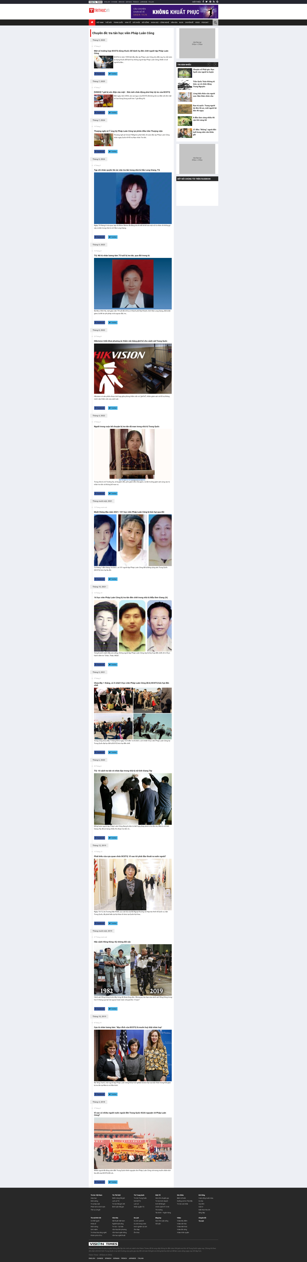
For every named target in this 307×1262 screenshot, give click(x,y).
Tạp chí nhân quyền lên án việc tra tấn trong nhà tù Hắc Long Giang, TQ (127, 170)
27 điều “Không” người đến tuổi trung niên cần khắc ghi (204, 132)
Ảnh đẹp (137, 1229)
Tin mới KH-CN (96, 1218)
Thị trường (158, 1210)
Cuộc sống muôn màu (206, 1198)
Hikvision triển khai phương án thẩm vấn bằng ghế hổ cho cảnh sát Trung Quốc (130, 341)
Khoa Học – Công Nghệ (160, 22)
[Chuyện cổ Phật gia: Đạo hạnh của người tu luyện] (185, 73)
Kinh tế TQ (137, 1201)
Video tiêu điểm (182, 1221)
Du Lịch (136, 1218)
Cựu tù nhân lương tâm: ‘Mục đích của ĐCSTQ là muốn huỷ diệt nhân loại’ (128, 1027)
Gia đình (201, 1204)
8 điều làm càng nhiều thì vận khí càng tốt (204, 118)
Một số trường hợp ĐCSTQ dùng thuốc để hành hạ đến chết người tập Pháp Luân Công (131, 52)
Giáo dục (94, 1198)
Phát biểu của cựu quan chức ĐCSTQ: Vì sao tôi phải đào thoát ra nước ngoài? (130, 856)
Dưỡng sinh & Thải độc (184, 1201)
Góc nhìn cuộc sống (161, 1221)
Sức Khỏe (136, 22)
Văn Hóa (174, 22)
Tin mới (201, 1221)
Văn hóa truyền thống (119, 1232)
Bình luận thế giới (118, 1207)
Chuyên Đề (202, 1218)
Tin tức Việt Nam (96, 1195)
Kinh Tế (128, 22)
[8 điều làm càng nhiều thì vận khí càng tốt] (185, 121)
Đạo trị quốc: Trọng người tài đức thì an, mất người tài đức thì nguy (205, 108)
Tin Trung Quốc (139, 1195)
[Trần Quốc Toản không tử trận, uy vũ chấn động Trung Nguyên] (185, 85)
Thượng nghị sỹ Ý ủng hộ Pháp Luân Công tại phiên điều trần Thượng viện (128, 131)
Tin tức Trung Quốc (140, 1198)
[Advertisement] (197, 43)
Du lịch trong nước (140, 1224)
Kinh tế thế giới (160, 1204)
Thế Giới (108, 22)
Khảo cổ (93, 1224)
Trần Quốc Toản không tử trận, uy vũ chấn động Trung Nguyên (204, 84)
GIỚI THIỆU (196, 2)
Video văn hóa (181, 1224)
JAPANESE (143, 2)
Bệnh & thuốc (181, 1198)
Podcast (205, 22)
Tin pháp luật (95, 1204)
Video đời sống (182, 1229)
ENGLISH (107, 2)
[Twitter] (207, 2)
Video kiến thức (182, 1226)
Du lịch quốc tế (139, 1221)
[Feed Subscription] (92, 37)
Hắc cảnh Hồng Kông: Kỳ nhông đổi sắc (112, 942)
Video (197, 22)
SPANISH (121, 2)
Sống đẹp (202, 1213)
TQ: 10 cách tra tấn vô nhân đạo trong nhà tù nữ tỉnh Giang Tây (123, 771)
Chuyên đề (189, 22)
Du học (201, 1201)
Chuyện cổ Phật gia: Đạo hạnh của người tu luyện (203, 70)
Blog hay (158, 1218)
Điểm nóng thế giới (118, 1198)
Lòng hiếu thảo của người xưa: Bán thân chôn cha (204, 94)
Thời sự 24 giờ (95, 1210)
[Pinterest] (210, 2)
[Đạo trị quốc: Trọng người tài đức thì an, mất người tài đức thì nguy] (185, 109)
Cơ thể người (95, 1221)
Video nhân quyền (183, 1232)
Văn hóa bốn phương (119, 1229)
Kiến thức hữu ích (204, 1210)
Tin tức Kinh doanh (161, 1201)
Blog (181, 22)
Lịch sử (136, 1204)
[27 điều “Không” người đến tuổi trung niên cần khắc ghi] (185, 133)
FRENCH (136, 2)
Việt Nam (99, 22)
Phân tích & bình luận (98, 1207)
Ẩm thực (136, 1232)
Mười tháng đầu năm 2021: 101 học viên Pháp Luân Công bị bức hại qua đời (129, 512)
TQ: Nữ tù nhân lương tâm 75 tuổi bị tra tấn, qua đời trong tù (122, 255)
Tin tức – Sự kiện (117, 1226)
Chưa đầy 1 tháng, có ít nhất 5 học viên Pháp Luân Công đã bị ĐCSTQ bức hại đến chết (131, 684)
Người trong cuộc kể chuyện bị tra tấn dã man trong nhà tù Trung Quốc (126, 426)
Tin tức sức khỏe (182, 1204)
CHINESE (114, 2)
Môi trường (94, 1201)
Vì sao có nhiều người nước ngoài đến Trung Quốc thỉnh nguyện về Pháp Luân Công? (130, 1114)
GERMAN (129, 2)
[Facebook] (203, 2)
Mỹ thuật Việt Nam (118, 1221)
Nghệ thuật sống (118, 1224)
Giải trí (201, 1207)
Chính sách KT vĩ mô (162, 1207)
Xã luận (158, 1224)
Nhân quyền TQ (139, 1207)
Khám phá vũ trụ (96, 1235)
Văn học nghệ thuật (118, 1235)
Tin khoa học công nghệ (98, 1232)
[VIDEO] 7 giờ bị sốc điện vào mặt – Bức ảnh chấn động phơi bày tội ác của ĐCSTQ (132, 92)
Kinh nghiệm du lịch (140, 1226)
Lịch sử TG (115, 1201)
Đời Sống (145, 22)
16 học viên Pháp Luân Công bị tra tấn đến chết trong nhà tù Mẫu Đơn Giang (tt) (131, 597)
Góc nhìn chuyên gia (162, 1198)
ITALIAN (151, 2)
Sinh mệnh (94, 1229)
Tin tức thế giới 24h (118, 1204)
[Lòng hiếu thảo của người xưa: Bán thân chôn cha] (185, 97)
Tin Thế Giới (116, 1195)
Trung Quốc (118, 22)
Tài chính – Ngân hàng (163, 1213)
